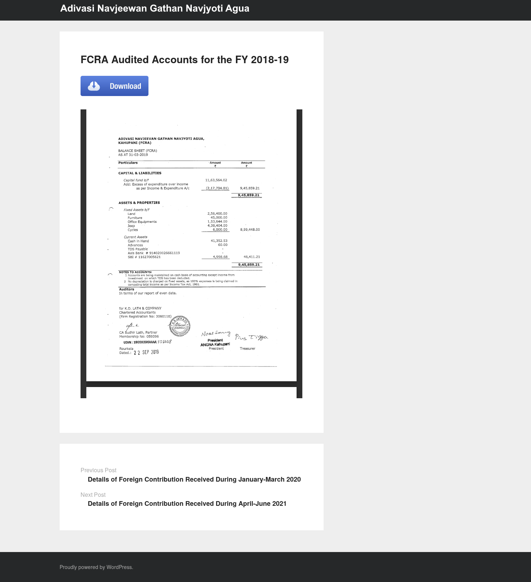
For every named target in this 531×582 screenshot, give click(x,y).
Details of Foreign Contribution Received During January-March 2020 (194, 479)
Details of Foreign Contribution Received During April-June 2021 (187, 503)
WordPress (119, 566)
